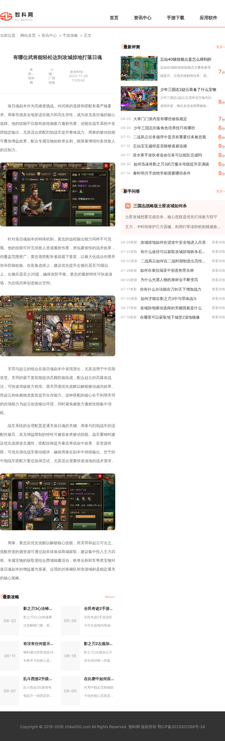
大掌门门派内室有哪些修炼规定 (160, 118)
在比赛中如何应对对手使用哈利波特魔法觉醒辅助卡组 (99, 678)
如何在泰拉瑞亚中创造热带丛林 (167, 270)
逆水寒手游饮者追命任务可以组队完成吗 (167, 155)
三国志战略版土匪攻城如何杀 (160, 205)
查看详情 (218, 242)
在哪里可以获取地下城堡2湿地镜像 (170, 317)
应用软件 (208, 17)
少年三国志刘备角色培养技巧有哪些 (164, 127)
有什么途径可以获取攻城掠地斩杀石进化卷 (176, 251)
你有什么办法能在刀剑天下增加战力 (170, 289)
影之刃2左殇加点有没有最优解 (99, 643)
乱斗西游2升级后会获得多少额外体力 (39, 678)
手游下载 (175, 17)
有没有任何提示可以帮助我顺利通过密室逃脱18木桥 (39, 643)
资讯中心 (142, 17)
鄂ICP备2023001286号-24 (181, 726)
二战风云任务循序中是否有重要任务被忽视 (169, 136)
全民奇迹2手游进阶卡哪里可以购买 (99, 608)
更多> (220, 47)
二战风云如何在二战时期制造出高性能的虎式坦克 (176, 261)
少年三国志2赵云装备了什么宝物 (188, 89)
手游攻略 (70, 35)
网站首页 (28, 35)
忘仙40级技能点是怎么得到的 (185, 59)
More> (110, 597)
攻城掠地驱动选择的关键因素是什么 (171, 307)
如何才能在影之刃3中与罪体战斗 (169, 298)
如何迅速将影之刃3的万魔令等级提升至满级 (171, 164)
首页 (114, 17)
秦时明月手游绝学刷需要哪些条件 (162, 173)
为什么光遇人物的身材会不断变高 (169, 279)
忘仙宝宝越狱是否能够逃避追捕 (160, 146)
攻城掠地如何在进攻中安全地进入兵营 (173, 242)
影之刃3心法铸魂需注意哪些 (39, 608)
